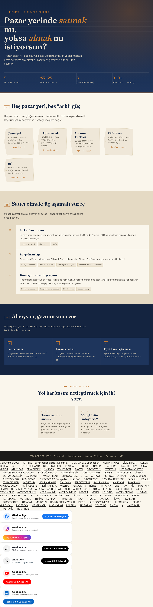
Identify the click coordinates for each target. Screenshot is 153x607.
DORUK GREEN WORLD (91, 466)
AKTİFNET (28, 462)
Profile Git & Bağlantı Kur (18, 602)
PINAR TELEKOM (128, 466)
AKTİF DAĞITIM (73, 489)
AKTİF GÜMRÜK (67, 492)
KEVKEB (108, 472)
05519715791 (29, 479)
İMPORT (83, 492)
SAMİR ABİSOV (101, 482)
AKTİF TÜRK (29, 482)
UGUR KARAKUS (47, 482)
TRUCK (79, 498)
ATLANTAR (17, 469)
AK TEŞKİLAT (54, 489)
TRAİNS (39, 498)
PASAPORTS (121, 495)
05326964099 (138, 475)
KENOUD (108, 489)
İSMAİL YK (146, 479)
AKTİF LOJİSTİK (124, 489)
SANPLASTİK (32, 475)
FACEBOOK (22, 505)
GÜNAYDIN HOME (91, 472)
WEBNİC (64, 485)
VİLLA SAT (78, 495)
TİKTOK (114, 505)
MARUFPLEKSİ (50, 475)
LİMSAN (139, 472)
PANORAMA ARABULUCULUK (18, 472)
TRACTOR (66, 498)
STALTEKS (110, 469)
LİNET (118, 485)
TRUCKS (91, 498)
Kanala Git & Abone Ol (17, 582)
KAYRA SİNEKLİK (69, 472)
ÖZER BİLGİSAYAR (30, 466)
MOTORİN (41, 502)
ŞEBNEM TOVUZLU (21, 489)
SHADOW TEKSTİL (72, 475)
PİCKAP (117, 498)
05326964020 (11, 479)
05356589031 (47, 479)
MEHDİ (95, 492)
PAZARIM (132, 479)
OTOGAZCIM (94, 469)
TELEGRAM (86, 505)
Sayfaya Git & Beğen (55, 516)
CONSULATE (94, 495)
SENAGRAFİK (33, 469)
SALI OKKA (65, 482)
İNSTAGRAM (56, 505)
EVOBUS (104, 498)
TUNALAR (70, 466)
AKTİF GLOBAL (29, 485)
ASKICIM (111, 466)
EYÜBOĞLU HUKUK (48, 472)
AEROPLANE (9, 498)
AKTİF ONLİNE (62, 495)
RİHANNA (106, 485)
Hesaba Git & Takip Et (55, 561)
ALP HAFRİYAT (92, 475)
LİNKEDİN (71, 505)
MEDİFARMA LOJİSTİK (131, 469)
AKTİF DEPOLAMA (26, 492)
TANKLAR (130, 498)
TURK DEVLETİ (11, 482)
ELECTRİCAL (122, 502)
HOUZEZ (28, 495)
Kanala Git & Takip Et (55, 548)
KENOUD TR (79, 485)
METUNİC (8, 508)
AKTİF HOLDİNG (124, 492)
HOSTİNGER (23, 508)
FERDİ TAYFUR (82, 482)
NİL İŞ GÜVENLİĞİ (52, 466)
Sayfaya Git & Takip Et (17, 537)
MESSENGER (39, 505)
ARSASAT (27, 502)
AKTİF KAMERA (49, 485)
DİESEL (82, 502)
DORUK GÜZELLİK (12, 475)
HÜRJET (93, 485)
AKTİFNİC (129, 485)
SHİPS (108, 495)
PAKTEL (79, 469)
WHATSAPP (133, 505)
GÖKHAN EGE (79, 462)
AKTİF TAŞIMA (92, 489)
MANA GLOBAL (123, 472)
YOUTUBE (100, 505)
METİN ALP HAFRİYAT (115, 475)
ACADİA (39, 489)
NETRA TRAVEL (111, 462)
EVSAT (135, 495)
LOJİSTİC (107, 492)
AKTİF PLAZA (44, 495)
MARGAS (49, 469)
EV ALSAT (51, 498)
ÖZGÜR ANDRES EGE (113, 479)
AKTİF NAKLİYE (48, 492)
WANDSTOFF (64, 469)
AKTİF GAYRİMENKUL (100, 502)
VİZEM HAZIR (130, 462)
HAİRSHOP (118, 482)
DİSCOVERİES (10, 502)
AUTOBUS (25, 498)
